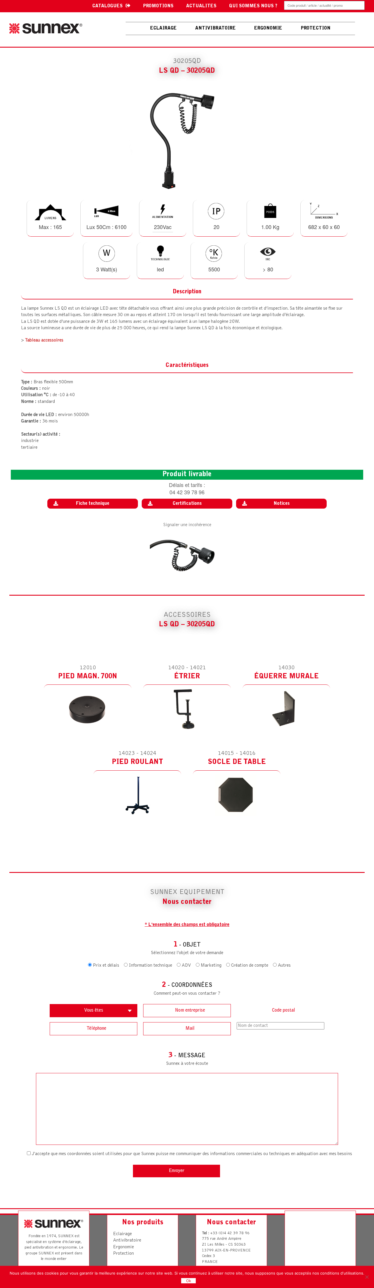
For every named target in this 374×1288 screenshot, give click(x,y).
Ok (188, 1280)
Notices (281, 503)
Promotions (158, 6)
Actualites (201, 6)
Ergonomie (123, 1247)
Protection (123, 1253)
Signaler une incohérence (187, 525)
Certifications (187, 503)
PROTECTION (315, 28)
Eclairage (163, 28)
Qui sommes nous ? (253, 6)
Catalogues (107, 6)
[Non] (367, 1277)
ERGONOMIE (268, 28)
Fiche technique (92, 503)
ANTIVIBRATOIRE (215, 28)
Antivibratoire (127, 1240)
